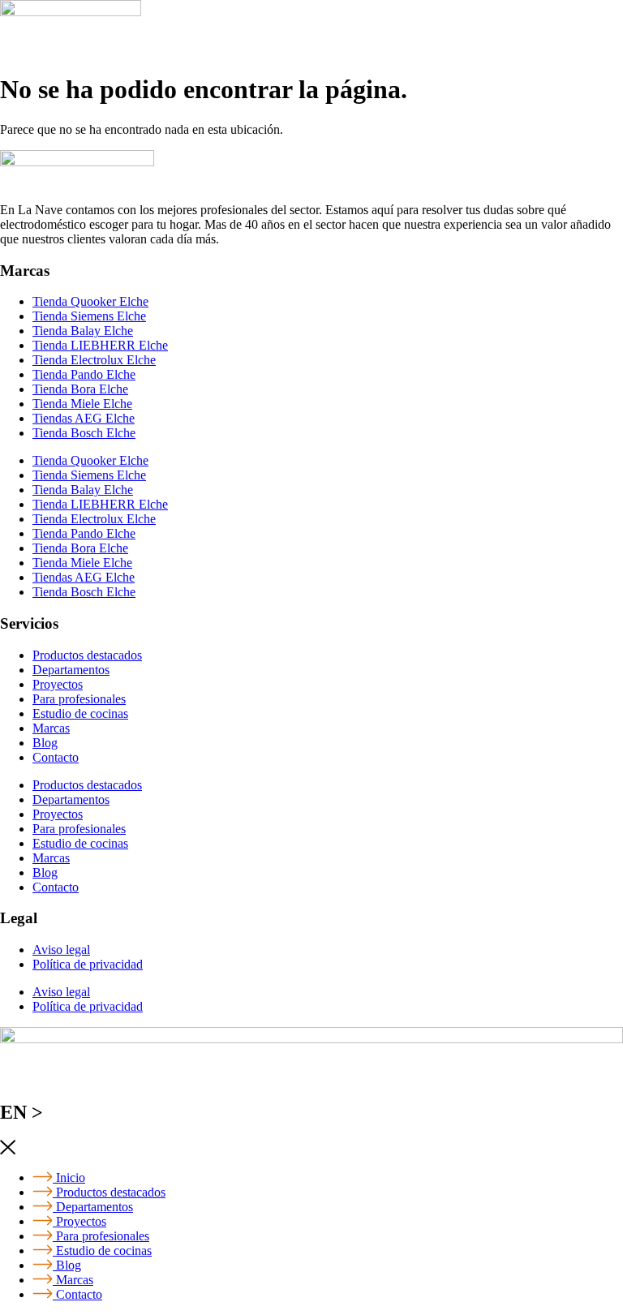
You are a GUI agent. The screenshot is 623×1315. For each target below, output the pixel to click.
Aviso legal (61, 949)
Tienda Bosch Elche (83, 433)
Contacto (55, 757)
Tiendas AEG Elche (83, 418)
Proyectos (57, 684)
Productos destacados (87, 655)
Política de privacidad (87, 964)
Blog (45, 743)
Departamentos (71, 670)
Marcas (51, 728)
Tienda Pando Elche (83, 374)
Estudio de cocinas (80, 713)
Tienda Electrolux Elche (94, 360)
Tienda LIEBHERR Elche (100, 345)
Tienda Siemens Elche (89, 316)
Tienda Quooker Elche (90, 301)
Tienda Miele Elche (82, 403)
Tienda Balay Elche (82, 330)
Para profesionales (79, 699)
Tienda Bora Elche (80, 389)
